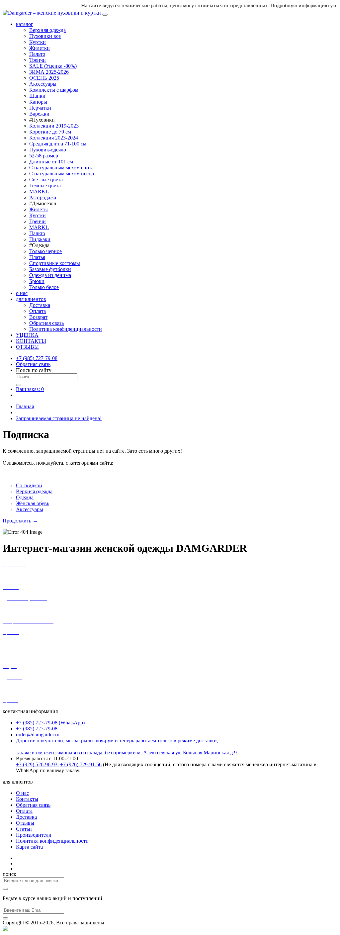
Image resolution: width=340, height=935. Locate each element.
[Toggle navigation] (105, 15)
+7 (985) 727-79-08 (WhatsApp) (50, 722)
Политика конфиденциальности (65, 329)
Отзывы (25, 823)
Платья (37, 257)
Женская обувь (32, 503)
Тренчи (37, 60)
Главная (25, 406)
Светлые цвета (46, 179)
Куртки (37, 42)
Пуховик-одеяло (47, 149)
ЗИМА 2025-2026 (49, 72)
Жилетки (39, 48)
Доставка (39, 305)
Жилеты (38, 209)
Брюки (36, 281)
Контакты (27, 799)
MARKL (39, 191)
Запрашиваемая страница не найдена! (59, 418)
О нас (22, 793)
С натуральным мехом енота (61, 167)
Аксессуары (42, 84)
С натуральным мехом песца (61, 173)
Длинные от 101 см (51, 161)
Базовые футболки (50, 269)
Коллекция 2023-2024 (53, 137)
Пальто (37, 54)
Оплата (37, 311)
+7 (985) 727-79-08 (36, 358)
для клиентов (31, 299)
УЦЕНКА (27, 335)
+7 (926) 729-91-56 (81, 764)
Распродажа (42, 197)
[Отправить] (5, 918)
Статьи (24, 829)
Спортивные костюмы (54, 263)
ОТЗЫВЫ (27, 347)
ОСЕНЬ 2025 (44, 78)
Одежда (25, 497)
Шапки (37, 96)
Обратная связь (46, 323)
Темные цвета (45, 185)
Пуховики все (45, 36)
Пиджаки (39, 239)
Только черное (45, 251)
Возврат (38, 317)
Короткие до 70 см (50, 132)
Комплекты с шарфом (53, 90)
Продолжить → (20, 520)
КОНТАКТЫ (31, 341)
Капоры (38, 102)
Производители (33, 835)
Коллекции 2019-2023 (54, 126)
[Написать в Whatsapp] (5, 929)
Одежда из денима (50, 275)
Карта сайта (29, 847)
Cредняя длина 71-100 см (57, 143)
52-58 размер (43, 155)
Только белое (44, 287)
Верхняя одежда (47, 30)
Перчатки (40, 108)
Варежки (39, 114)
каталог (24, 24)
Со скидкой (29, 485)
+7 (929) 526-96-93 (36, 764)
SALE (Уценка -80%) (53, 66)
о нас (22, 293)
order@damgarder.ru (37, 734)
